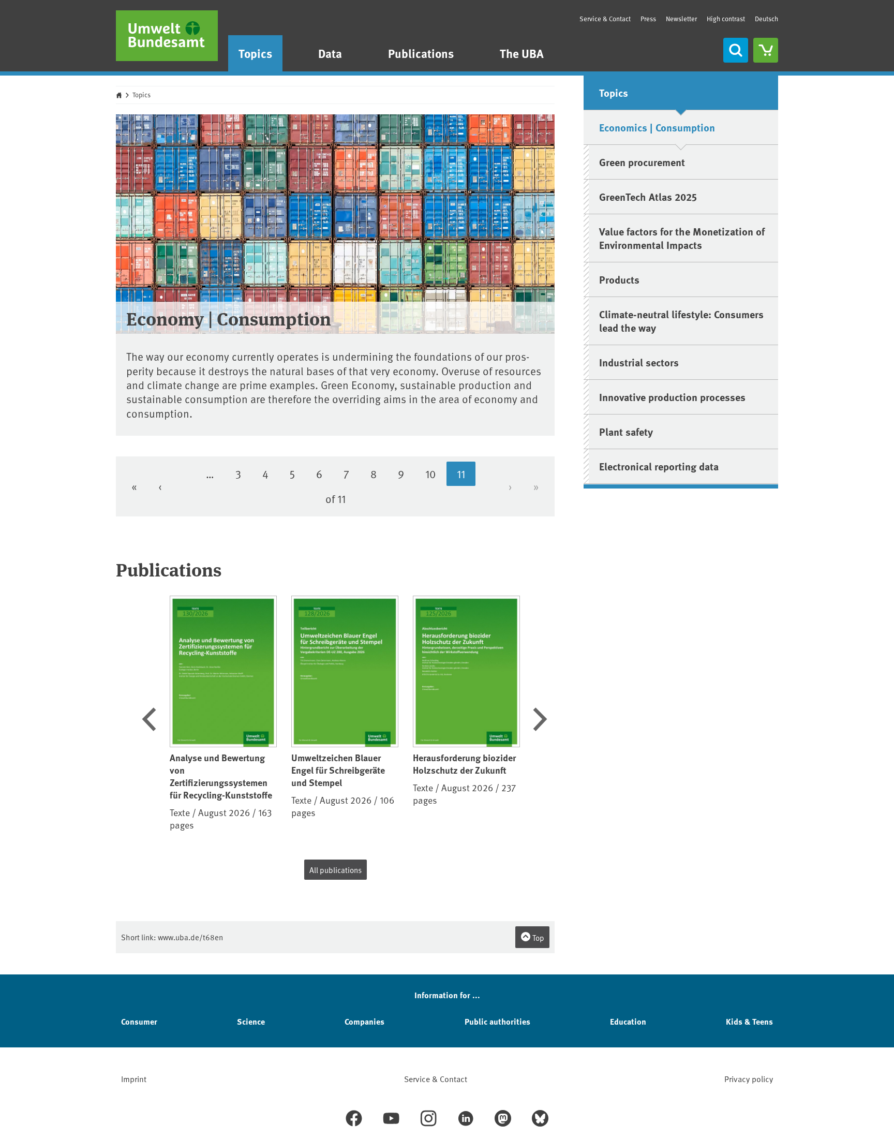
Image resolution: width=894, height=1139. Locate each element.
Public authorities (497, 1021)
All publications (335, 869)
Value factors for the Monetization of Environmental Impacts (682, 238)
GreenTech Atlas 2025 (648, 196)
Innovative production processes (672, 396)
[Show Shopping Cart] (765, 50)
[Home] (167, 35)
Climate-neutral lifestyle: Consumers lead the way (681, 320)
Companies (364, 1021)
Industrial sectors (639, 361)
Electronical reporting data (659, 466)
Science (251, 1021)
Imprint (133, 1078)
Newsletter (681, 18)
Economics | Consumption (657, 127)
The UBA (522, 53)
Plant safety (626, 431)
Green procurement (642, 161)
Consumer (139, 1021)
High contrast (726, 18)
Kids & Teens (749, 1021)
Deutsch (766, 18)
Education (628, 1021)
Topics (255, 53)
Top (537, 937)
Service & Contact (605, 18)
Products (619, 279)
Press (648, 18)
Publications (421, 53)
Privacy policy (748, 1078)
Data (330, 53)
